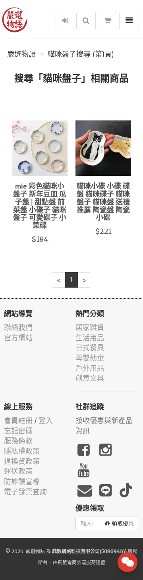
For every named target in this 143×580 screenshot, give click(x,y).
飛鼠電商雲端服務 (77, 562)
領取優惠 (123, 523)
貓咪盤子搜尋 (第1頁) (81, 54)
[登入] (65, 21)
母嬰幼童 (89, 357)
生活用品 (89, 337)
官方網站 (18, 337)
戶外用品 (89, 368)
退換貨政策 (22, 461)
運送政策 (18, 471)
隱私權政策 (22, 451)
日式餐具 (89, 347)
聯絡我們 (18, 327)
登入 (46, 420)
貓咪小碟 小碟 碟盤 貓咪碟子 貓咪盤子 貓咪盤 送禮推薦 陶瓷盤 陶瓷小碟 (103, 202)
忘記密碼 (18, 430)
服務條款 (18, 440)
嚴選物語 (21, 54)
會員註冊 (18, 420)
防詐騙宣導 (22, 481)
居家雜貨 (89, 327)
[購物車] (107, 21)
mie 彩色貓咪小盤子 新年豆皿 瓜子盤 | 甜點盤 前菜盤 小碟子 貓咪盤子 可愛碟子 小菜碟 (39, 206)
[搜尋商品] (86, 21)
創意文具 (89, 378)
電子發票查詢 (25, 491)
